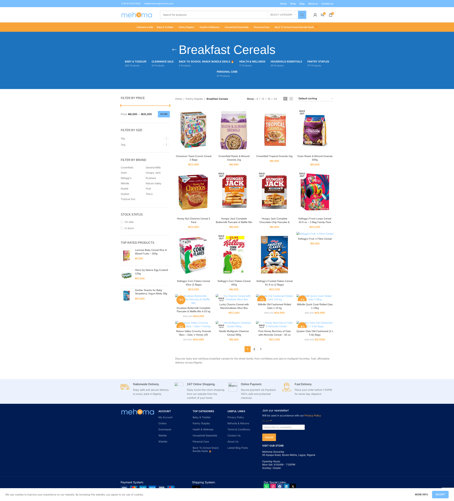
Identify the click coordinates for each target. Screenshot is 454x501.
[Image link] (148, 487)
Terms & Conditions (238, 429)
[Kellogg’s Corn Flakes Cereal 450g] (234, 255)
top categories (203, 411)
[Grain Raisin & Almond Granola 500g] (314, 130)
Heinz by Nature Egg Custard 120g (151, 272)
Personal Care (201, 441)
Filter (163, 114)
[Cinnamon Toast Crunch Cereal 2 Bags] (193, 130)
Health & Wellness (203, 429)
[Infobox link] (130, 3)
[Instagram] (273, 486)
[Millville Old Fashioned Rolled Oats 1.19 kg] (274, 297)
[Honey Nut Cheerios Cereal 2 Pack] (193, 192)
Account (164, 411)
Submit (269, 437)
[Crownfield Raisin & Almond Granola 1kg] (234, 130)
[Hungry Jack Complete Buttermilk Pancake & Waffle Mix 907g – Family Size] (234, 192)
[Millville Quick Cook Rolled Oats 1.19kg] (314, 297)
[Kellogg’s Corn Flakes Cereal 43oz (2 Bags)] (193, 255)
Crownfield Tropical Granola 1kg (274, 156)
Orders (162, 423)
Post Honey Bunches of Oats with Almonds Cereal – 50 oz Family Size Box (274, 335)
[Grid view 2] (291, 99)
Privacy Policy (235, 417)
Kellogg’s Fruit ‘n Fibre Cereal (315, 238)
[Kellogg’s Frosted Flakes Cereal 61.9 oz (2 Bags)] (274, 255)
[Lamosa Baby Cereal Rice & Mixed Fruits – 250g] (126, 255)
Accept (440, 494)
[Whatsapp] (266, 486)
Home (178, 98)
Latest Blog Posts (237, 447)
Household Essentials (205, 435)
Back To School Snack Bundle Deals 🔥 (206, 449)
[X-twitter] (293, 486)
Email (267, 421)
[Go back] (174, 49)
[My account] (315, 14)
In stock (129, 228)
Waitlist (162, 435)
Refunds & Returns (238, 423)
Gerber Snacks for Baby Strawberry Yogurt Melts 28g (151, 292)
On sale (129, 221)
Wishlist (162, 441)
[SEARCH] (302, 15)
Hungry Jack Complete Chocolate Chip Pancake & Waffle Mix (274, 222)
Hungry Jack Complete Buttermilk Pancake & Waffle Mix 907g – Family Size (234, 222)
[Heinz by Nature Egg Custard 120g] (126, 275)
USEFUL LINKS (236, 411)
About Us (232, 441)
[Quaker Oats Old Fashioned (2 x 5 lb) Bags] (314, 324)
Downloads (164, 429)
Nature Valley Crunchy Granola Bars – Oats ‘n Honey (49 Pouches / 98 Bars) (193, 335)
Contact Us (233, 435)
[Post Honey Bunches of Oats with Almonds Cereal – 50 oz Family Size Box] (274, 324)
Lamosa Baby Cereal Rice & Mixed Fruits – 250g (151, 252)
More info (421, 494)
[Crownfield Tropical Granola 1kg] (274, 130)
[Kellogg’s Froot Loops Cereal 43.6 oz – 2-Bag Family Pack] (314, 192)
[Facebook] (280, 486)
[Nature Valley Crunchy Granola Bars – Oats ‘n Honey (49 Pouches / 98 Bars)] (193, 324)
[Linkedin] (286, 486)
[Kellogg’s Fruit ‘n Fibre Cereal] (314, 233)
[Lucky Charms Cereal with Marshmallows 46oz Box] (234, 297)
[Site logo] (137, 14)
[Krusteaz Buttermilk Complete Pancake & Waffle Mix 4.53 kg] (193, 299)
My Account (165, 417)
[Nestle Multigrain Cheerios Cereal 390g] (234, 324)
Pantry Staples (194, 98)
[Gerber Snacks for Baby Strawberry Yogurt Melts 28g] (126, 296)
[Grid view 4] (285, 99)
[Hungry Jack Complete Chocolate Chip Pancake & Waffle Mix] (274, 192)
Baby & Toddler (202, 417)
